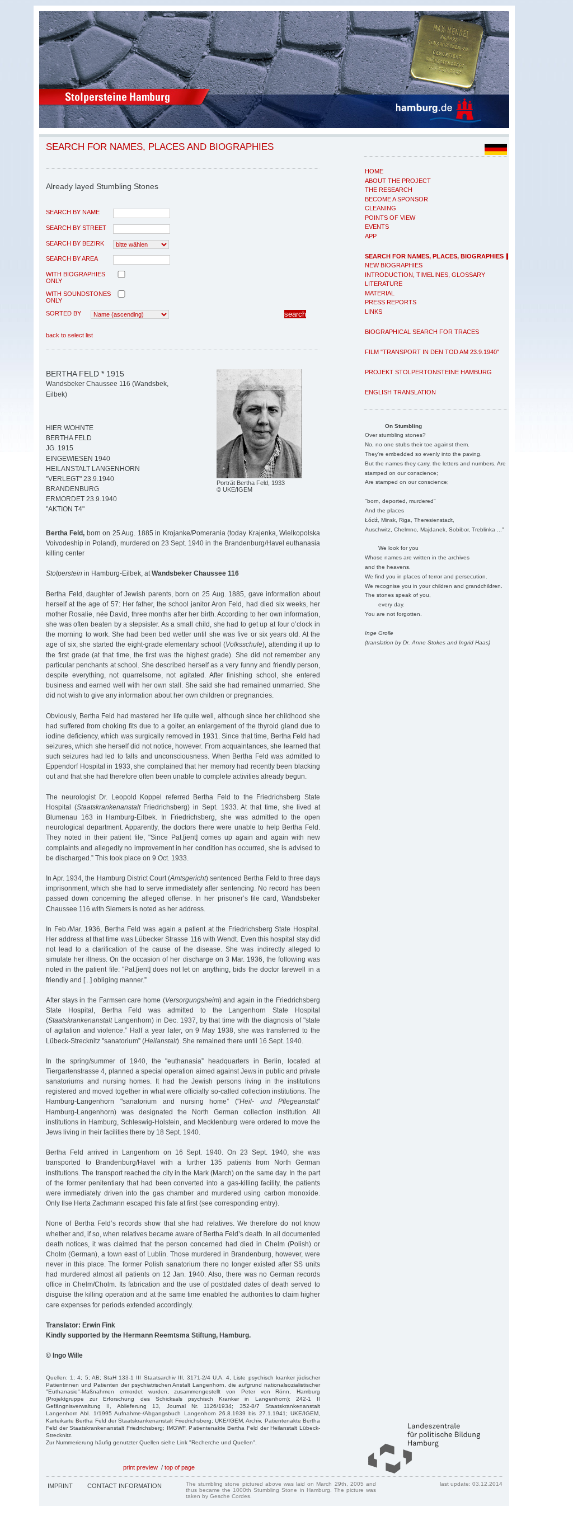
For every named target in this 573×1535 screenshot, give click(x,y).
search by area (72, 258)
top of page (180, 1467)
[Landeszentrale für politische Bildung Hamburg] (418, 1471)
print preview (140, 1467)
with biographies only (75, 277)
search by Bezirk (75, 243)
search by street (76, 227)
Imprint (60, 1485)
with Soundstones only (78, 297)
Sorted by (63, 313)
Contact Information (124, 1485)
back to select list (69, 335)
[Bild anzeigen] (259, 476)
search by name (73, 212)
